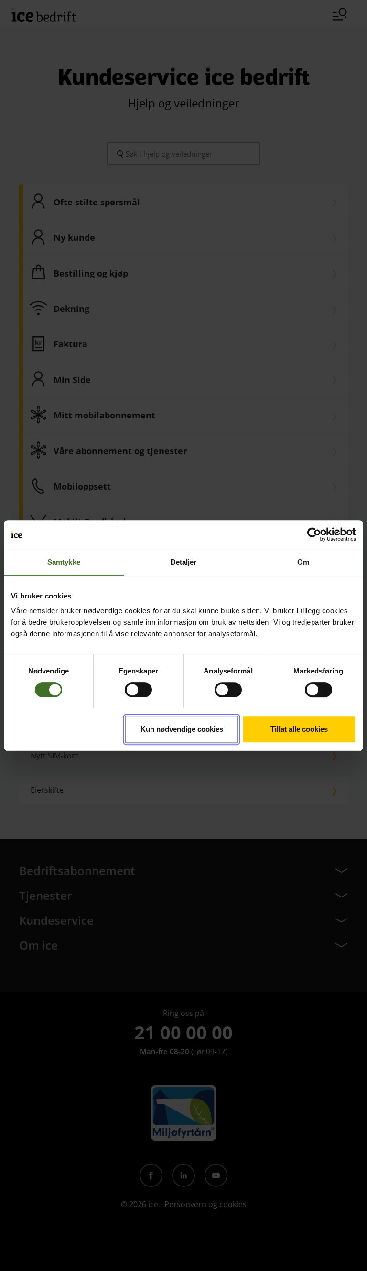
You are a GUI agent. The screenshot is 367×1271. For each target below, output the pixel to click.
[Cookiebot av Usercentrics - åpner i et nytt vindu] (314, 534)
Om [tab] (303, 562)
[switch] (138, 689)
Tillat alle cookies (299, 729)
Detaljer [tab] (184, 562)
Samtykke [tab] (63, 562)
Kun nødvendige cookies (181, 729)
